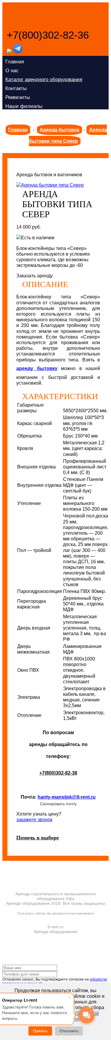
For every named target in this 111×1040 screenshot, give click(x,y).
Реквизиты (17, 97)
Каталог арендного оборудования (43, 79)
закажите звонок (34, 819)
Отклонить (68, 1031)
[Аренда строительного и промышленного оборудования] (54, 16)
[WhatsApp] (9, 51)
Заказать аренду (34, 275)
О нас (12, 70)
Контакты (16, 88)
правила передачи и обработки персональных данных (56, 917)
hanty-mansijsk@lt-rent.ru (67, 797)
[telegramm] (17, 51)
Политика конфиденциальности (42, 115)
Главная (14, 61)
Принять (40, 1031)
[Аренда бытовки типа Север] (50, 185)
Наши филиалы (23, 106)
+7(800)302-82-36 (48, 35)
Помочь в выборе (37, 838)
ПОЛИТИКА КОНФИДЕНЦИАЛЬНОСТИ (55, 907)
